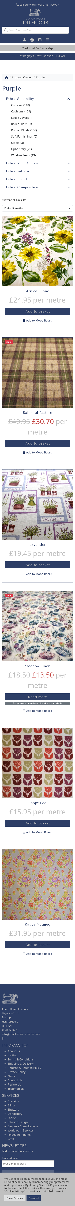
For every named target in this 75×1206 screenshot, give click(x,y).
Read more (37, 697)
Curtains (20, 105)
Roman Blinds (24, 130)
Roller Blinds (21, 124)
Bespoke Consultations (23, 1126)
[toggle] (68, 99)
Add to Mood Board (39, 320)
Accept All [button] (34, 1198)
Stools (17, 143)
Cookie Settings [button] (14, 1198)
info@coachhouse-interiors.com (21, 1034)
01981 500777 (51, 4)
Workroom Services (21, 1130)
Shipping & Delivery (20, 1064)
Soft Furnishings (24, 136)
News (11, 1076)
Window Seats (23, 155)
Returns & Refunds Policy (24, 1068)
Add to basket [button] (37, 312)
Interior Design (18, 1122)
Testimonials (16, 1089)
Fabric (12, 1118)
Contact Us (15, 1080)
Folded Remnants (19, 1135)
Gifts (11, 1139)
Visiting (12, 1055)
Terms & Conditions (21, 1059)
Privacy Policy (16, 1072)
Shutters (13, 1109)
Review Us (14, 1084)
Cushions (21, 111)
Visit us (14, 56)
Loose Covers (22, 118)
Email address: (10, 1158)
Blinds (12, 1105)
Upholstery (21, 149)
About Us (14, 1051)
